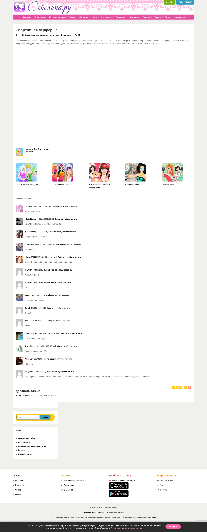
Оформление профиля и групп (32, 446)
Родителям (68, 485)
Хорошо (173, 526)
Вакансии (68, 490)
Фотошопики (106, 17)
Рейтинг (21, 450)
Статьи (72, 17)
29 (79, 35)
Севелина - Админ (37, 150)
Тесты (167, 17)
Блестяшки (40, 17)
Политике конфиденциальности (126, 528)
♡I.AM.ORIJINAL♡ (33, 257)
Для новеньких (25, 454)
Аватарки (27, 17)
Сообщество (179, 17)
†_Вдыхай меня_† (33, 244)
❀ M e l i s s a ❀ (31, 346)
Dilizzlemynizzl (31, 206)
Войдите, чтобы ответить (65, 206)
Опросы (157, 17)
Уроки (94, 17)
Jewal (27, 308)
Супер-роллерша (132, 184)
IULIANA (28, 270)
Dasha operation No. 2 (34, 333)
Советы (146, 17)
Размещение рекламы (73, 480)
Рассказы (120, 17)
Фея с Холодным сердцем (27, 184)
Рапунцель (30, 372)
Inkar (27, 295)
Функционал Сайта (26, 438)
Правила (19, 495)
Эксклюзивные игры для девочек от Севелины (48, 35)
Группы (163, 485)
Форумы (163, 490)
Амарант (29, 359)
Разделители (24, 442)
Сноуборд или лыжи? (61, 184)
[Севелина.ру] (43, 14)
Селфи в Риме (168, 184)
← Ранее (177, 387)
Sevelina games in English (123, 480)
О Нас (18, 490)
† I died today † (31, 219)
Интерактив (134, 17)
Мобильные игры (57, 17)
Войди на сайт (22, 396)
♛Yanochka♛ (31, 232)
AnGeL (28, 321)
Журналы (83, 17)
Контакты (19, 485)
